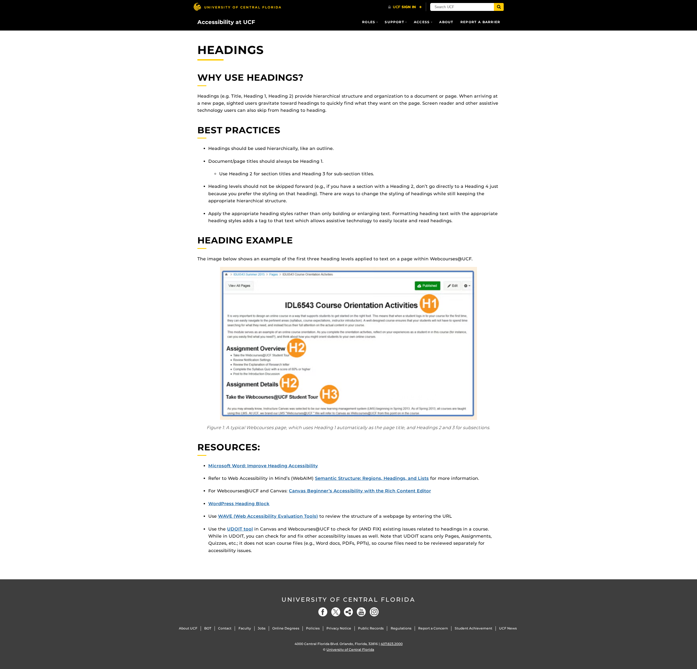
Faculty (245, 628)
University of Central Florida (348, 599)
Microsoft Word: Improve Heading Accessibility (263, 465)
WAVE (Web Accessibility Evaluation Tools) (268, 516)
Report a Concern (433, 628)
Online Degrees (285, 628)
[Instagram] (374, 611)
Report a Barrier (480, 22)
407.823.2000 (392, 644)
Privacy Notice (338, 628)
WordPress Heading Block (239, 503)
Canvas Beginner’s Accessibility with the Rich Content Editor (360, 490)
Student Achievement (473, 628)
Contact (224, 628)
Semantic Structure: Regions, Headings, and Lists (372, 478)
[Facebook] (323, 611)
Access (422, 22)
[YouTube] (361, 611)
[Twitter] (335, 611)
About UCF (188, 628)
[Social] (348, 611)
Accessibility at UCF (226, 22)
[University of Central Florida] (237, 6)
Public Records (371, 628)
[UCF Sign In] (405, 7)
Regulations (401, 628)
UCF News (508, 628)
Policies (313, 628)
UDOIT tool (240, 529)
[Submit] (499, 7)
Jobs (261, 628)
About (446, 22)
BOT (207, 628)
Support (394, 22)
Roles (368, 22)
